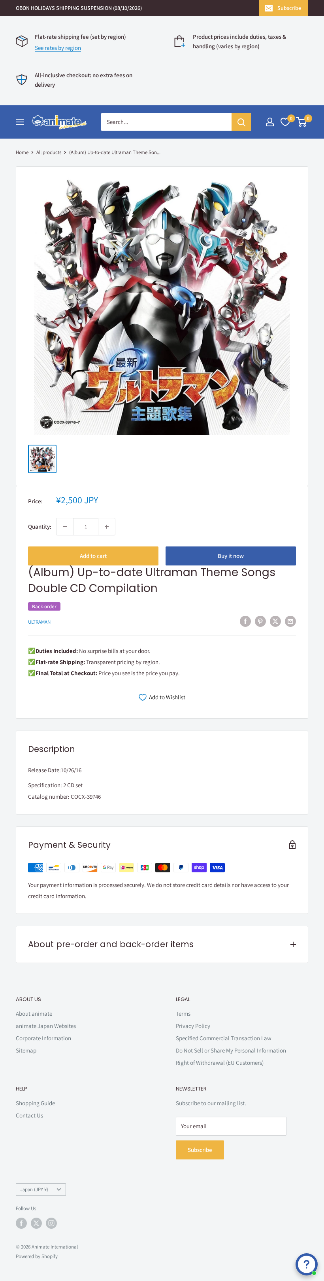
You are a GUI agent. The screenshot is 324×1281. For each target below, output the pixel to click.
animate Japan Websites (46, 1026)
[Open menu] (20, 122)
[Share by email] (290, 621)
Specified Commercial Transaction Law (223, 1038)
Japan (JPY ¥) (34, 1189)
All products (48, 152)
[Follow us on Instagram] (51, 1223)
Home (22, 152)
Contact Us (29, 1115)
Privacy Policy (193, 1026)
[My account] (270, 122)
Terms (183, 1013)
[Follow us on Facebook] (21, 1223)
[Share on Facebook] (245, 621)
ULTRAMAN (39, 622)
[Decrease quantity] (65, 526)
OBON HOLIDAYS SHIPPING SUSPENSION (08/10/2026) (79, 7)
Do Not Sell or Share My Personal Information (231, 1050)
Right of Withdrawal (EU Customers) (220, 1062)
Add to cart (93, 556)
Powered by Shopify (37, 1256)
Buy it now (231, 556)
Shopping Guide (35, 1103)
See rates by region (58, 47)
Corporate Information (43, 1038)
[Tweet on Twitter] (275, 621)
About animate (34, 1013)
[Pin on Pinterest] (260, 621)
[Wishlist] (285, 122)
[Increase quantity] (106, 526)
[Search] (241, 122)
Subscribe (289, 7)
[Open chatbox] (307, 1264)
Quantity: (39, 526)
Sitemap (26, 1050)
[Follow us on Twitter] (36, 1223)
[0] (302, 122)
